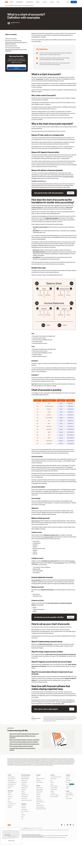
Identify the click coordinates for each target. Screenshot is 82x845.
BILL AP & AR (10, 790)
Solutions (38, 785)
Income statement (36, 580)
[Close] (20, 829)
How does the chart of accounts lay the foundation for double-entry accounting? (16, 43)
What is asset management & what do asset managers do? (24, 733)
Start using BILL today (58, 703)
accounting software (68, 176)
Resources (53, 775)
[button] (12, 2)
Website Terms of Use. (13, 836)
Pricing (58, 1)
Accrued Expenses (59, 562)
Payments (38, 775)
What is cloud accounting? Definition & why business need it (24, 744)
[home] (7, 2)
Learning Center (11, 5)
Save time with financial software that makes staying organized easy (16, 50)
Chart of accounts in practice (11, 45)
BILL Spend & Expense (25, 775)
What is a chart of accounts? (11, 38)
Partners (67, 791)
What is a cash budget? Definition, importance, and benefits (24, 739)
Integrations (23, 803)
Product (9, 775)
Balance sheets (35, 520)
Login (68, 2)
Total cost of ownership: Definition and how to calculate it (24, 741)
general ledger (39, 79)
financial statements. (36, 207)
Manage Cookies (11, 840)
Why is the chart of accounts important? (13, 40)
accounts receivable (48, 536)
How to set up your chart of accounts (12, 47)
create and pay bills (67, 701)
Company (68, 775)
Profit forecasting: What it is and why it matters (21, 746)
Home (6, 5)
